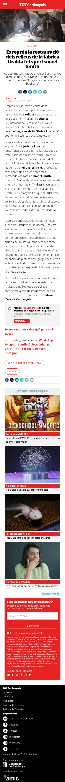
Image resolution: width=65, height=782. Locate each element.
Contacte (8, 696)
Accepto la (26, 633)
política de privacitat (31, 633)
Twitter (40, 349)
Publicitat (8, 701)
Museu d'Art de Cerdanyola (24, 363)
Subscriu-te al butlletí (21, 718)
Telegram (11, 344)
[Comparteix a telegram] (40, 92)
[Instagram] (21, 675)
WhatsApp (46, 340)
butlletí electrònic (32, 344)
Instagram (12, 353)
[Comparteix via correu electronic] (45, 92)
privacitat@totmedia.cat (26, 663)
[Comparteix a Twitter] (25, 92)
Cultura (32, 45)
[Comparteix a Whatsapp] (35, 92)
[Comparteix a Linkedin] (30, 92)
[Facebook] (13, 675)
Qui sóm (7, 692)
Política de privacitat (14, 705)
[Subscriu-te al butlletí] (9, 675)
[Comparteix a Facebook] (20, 92)
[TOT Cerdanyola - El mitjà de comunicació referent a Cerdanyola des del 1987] (32, 4)
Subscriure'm (32, 626)
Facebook (26, 349)
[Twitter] (17, 675)
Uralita (12, 371)
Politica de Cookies (13, 709)
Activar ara (20, 321)
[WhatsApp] (26, 675)
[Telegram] (30, 675)
